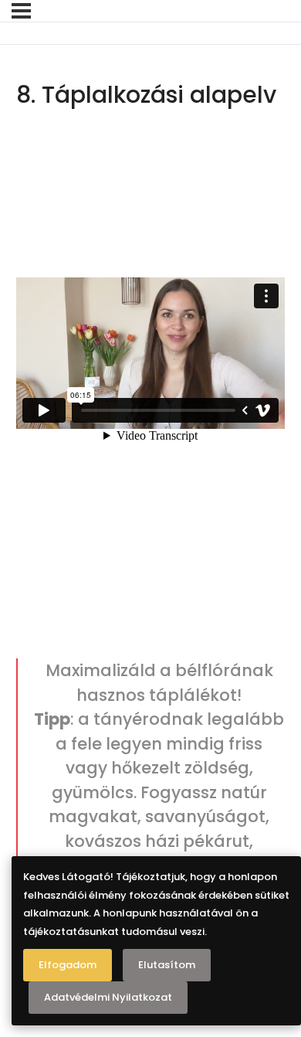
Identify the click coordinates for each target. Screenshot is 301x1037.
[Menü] (21, 11)
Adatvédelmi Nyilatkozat (108, 997)
